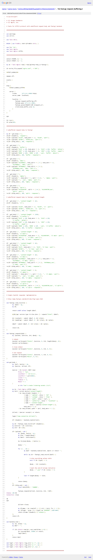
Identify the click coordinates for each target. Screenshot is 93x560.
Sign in (89, 3)
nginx (4, 9)
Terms (21, 557)
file (39, 13)
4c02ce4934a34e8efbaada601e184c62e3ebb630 (36, 9)
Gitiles (11, 557)
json (89, 557)
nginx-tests (12, 9)
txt (85, 557)
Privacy (16, 557)
